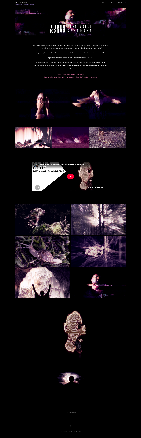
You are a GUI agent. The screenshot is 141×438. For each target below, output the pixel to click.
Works (104, 2)
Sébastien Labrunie (20, 2)
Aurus (72, 77)
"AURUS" (89, 58)
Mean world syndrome (40, 45)
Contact (120, 2)
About (112, 2)
